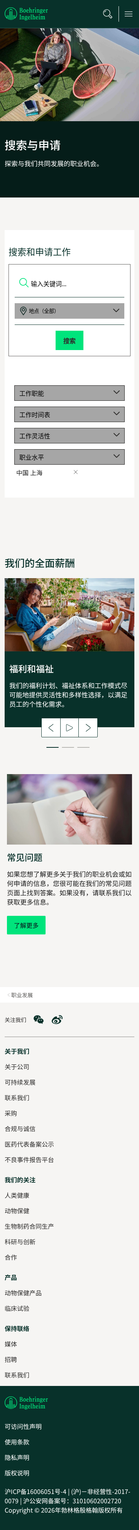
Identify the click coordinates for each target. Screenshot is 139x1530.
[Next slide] (88, 727)
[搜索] (107, 13)
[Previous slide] (51, 727)
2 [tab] (68, 747)
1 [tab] (52, 747)
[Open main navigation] (129, 14)
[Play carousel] (69, 727)
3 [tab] (83, 747)
